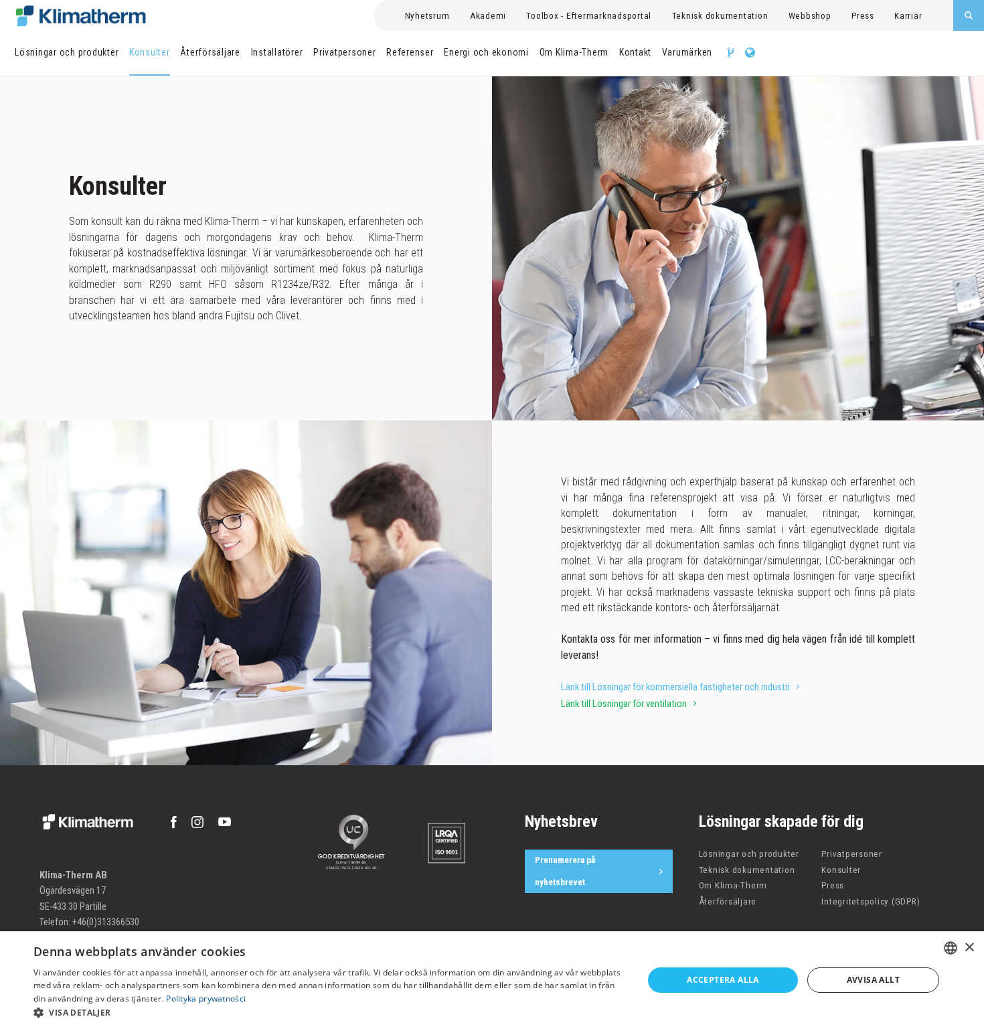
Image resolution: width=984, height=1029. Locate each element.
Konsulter (149, 52)
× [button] (969, 948)
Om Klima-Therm (574, 52)
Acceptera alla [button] (723, 979)
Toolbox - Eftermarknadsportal (588, 16)
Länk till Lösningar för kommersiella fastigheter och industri (675, 687)
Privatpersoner (344, 52)
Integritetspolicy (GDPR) (870, 901)
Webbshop (810, 16)
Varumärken (687, 52)
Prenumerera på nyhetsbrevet (565, 870)
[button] (329, 1012)
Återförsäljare (210, 52)
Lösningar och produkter (66, 52)
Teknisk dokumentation (720, 16)
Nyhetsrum (427, 16)
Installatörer (277, 52)
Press (862, 16)
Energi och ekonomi (486, 52)
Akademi (488, 16)
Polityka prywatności (206, 998)
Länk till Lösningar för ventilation (624, 704)
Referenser (410, 52)
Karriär (908, 16)
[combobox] (950, 948)
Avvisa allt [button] (873, 979)
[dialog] (492, 980)
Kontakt (635, 52)
